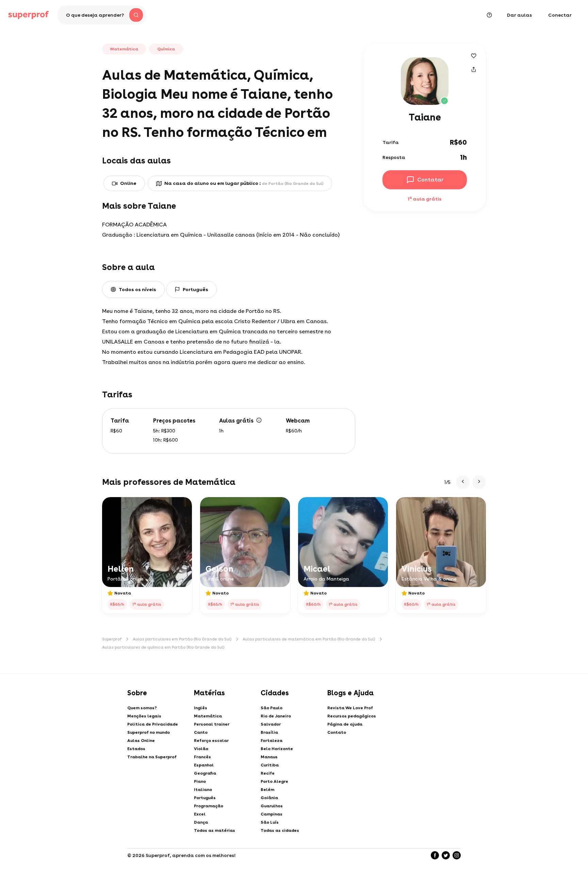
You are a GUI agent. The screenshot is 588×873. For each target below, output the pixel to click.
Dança (201, 822)
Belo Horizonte (277, 748)
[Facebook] (435, 855)
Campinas (271, 814)
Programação (208, 806)
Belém (267, 789)
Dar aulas (519, 15)
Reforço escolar (211, 740)
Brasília (269, 732)
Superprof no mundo (148, 732)
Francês (202, 757)
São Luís (270, 822)
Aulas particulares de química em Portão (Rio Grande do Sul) (163, 647)
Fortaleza (271, 740)
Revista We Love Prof (350, 707)
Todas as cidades (280, 830)
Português (205, 797)
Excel (200, 814)
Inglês (200, 707)
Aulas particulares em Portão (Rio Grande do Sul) (182, 639)
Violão (201, 748)
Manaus (269, 757)
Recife (268, 773)
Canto (201, 732)
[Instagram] (457, 855)
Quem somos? (142, 707)
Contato (336, 732)
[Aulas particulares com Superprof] (28, 15)
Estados (136, 748)
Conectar (560, 15)
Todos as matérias (214, 830)
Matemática (208, 716)
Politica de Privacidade (152, 724)
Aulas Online (141, 740)
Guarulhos (272, 806)
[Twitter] (446, 855)
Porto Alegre (274, 781)
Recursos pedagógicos (351, 716)
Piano (200, 781)
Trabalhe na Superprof (152, 757)
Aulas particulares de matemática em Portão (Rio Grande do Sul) (309, 639)
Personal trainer (211, 724)
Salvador (271, 724)
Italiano (203, 789)
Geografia (205, 773)
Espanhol (204, 765)
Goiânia (269, 797)
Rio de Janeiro (276, 716)
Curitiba (270, 765)
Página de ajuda (344, 724)
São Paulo (271, 707)
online (128, 183)
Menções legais (144, 716)
